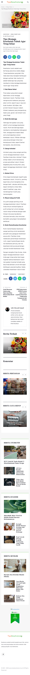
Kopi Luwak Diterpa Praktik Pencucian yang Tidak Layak (20, 541)
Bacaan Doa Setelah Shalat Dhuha (14, 575)
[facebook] (5, 57)
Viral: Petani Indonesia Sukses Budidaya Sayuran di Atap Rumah (15, 390)
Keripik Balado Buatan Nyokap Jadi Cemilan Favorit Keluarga (21, 528)
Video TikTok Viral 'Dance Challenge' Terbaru (15, 423)
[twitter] (10, 57)
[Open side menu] (2, 2)
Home (2, 7)
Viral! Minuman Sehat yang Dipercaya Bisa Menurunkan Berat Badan (8, 293)
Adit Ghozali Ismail (9, 36)
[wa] (14, 57)
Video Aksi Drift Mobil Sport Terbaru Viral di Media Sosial (21, 483)
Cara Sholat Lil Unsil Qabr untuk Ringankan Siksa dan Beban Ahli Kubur (21, 586)
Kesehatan (13, 274)
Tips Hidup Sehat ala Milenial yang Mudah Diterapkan (15, 349)
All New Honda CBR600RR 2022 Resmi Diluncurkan (20, 471)
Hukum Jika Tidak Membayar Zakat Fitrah (20, 598)
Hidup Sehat (9, 7)
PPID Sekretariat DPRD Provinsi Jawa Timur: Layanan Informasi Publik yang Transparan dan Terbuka (21, 295)
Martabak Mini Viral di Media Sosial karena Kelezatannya (13, 517)
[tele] (19, 57)
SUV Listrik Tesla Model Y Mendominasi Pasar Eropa (14, 462)
